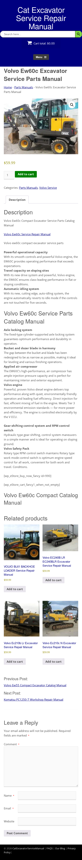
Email (9, 808)
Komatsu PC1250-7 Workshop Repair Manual (33, 699)
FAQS (50, 848)
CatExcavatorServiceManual (28, 848)
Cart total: (44, 43)
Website (9, 821)
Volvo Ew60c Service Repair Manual (27, 234)
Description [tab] (17, 200)
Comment (11, 744)
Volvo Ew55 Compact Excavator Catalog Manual (35, 685)
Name (9, 795)
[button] (71, 104)
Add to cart (26, 174)
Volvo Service (48, 188)
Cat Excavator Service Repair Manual (41, 17)
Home (8, 87)
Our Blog (60, 848)
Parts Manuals (23, 87)
